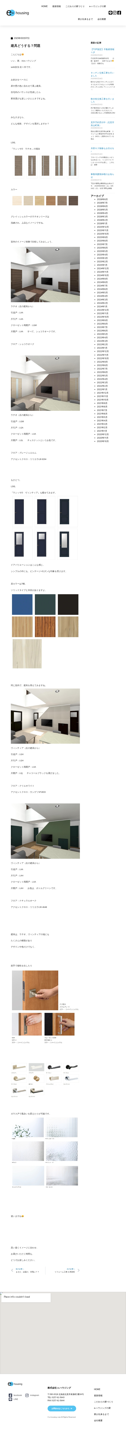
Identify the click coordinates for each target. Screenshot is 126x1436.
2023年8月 (102, 324)
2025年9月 (102, 237)
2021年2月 (102, 427)
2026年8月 (102, 199)
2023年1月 (102, 348)
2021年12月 (102, 393)
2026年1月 (102, 223)
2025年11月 (102, 230)
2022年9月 (102, 362)
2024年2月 (102, 303)
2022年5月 (102, 375)
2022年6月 (102, 372)
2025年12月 (103, 227)
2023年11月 (102, 313)
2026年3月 (102, 216)
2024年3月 (102, 299)
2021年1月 (102, 431)
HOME (44, 6)
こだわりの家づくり (75, 6)
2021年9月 (102, 403)
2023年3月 (102, 341)
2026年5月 (102, 209)
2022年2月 (102, 386)
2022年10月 (103, 358)
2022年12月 (103, 351)
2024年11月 (102, 272)
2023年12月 (103, 310)
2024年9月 (102, 279)
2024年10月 (103, 275)
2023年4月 (102, 337)
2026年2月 (102, 220)
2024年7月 (102, 285)
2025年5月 (102, 251)
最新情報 (56, 6)
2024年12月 (103, 268)
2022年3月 (102, 382)
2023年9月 (102, 320)
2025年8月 (102, 240)
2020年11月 (102, 438)
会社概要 (101, 19)
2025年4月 (102, 254)
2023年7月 (102, 327)
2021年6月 (102, 413)
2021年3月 (102, 424)
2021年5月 (102, 417)
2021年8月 (102, 406)
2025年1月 (102, 265)
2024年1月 (102, 306)
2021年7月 (102, 410)
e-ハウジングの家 (97, 6)
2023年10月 (103, 317)
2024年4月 (102, 296)
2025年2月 (102, 261)
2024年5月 (102, 292)
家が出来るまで (85, 19)
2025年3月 (102, 258)
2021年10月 (102, 400)
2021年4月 (102, 420)
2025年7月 (102, 244)
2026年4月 (102, 213)
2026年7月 (102, 203)
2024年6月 (102, 289)
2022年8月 (102, 365)
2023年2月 (102, 344)
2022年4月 (102, 379)
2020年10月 (103, 441)
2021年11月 (102, 396)
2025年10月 (103, 234)
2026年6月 (102, 206)
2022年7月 (102, 368)
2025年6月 (102, 248)
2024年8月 (102, 282)
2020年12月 (103, 434)
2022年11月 (102, 355)
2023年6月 (102, 330)
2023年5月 (102, 334)
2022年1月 (102, 389)
